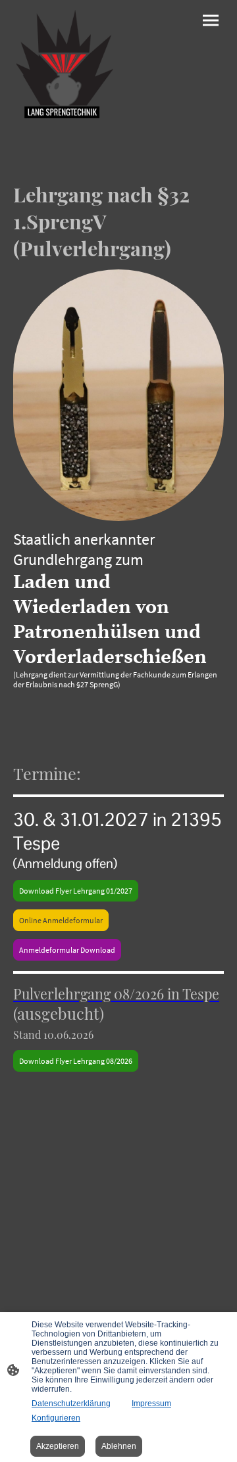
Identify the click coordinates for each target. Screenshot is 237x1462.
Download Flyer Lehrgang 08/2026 (75, 1061)
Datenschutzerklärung (71, 1403)
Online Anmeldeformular (61, 920)
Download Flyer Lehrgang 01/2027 (75, 891)
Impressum (151, 1403)
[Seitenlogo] (64, 64)
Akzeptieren (57, 1446)
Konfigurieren (56, 1418)
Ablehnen (118, 1446)
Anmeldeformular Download (67, 950)
